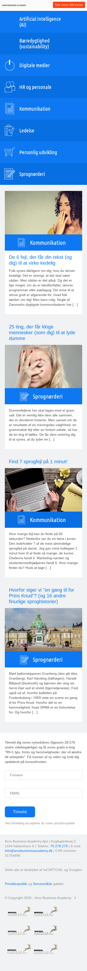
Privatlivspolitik (16, 884)
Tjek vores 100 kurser (69, 4)
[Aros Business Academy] (14, 5)
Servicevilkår (42, 884)
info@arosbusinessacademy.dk (28, 851)
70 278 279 (59, 846)
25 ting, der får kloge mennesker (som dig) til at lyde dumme (42, 332)
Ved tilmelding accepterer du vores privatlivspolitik (40, 823)
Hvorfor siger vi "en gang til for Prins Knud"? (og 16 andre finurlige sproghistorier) (41, 595)
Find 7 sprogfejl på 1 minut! (38, 461)
